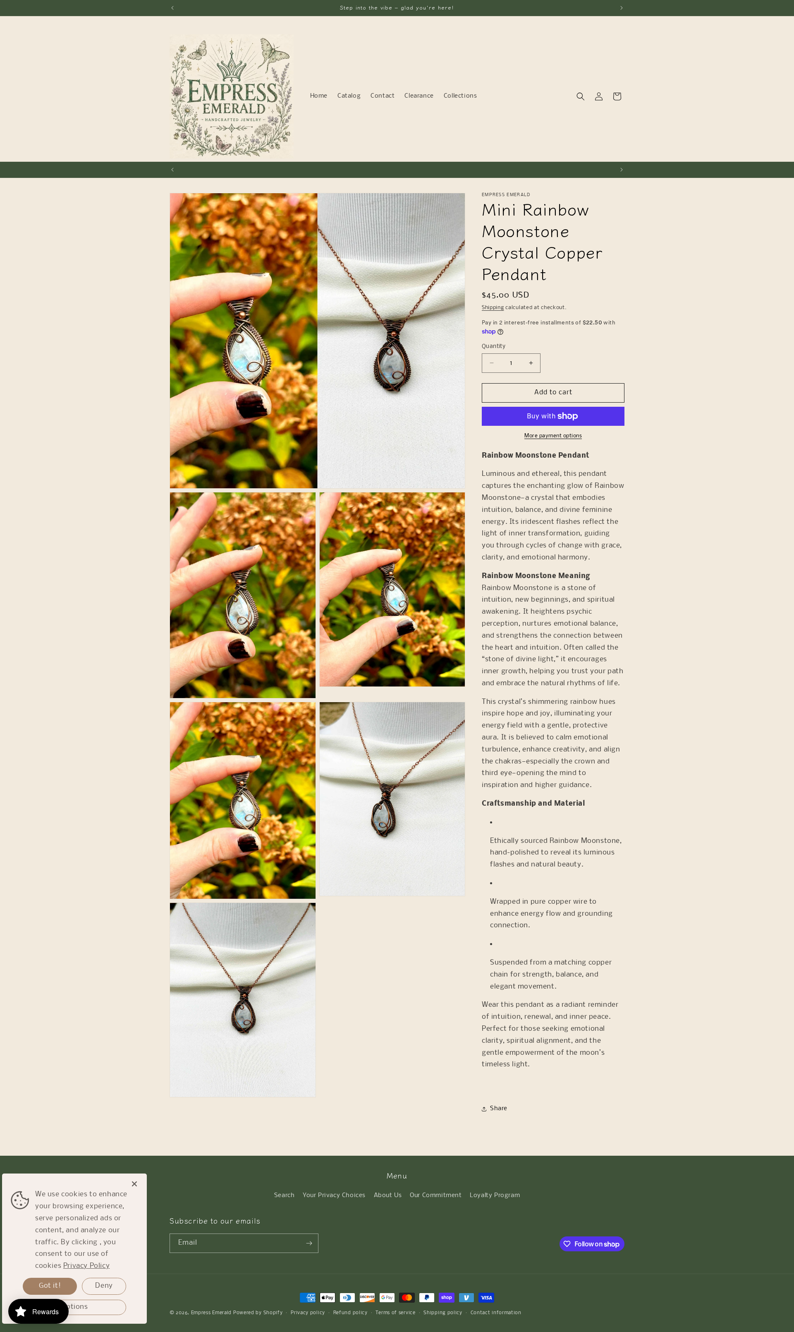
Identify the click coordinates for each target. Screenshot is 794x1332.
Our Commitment (436, 1195)
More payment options (553, 436)
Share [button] (498, 1108)
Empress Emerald (211, 1312)
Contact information (496, 1312)
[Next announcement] (621, 8)
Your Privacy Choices (334, 1195)
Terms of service (395, 1312)
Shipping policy (442, 1312)
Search (284, 1195)
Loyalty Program (495, 1195)
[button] (581, 96)
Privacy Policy (86, 1266)
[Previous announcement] (172, 8)
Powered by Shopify (258, 1312)
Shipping (493, 307)
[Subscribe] (309, 1243)
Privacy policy (308, 1312)
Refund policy (350, 1312)
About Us (388, 1195)
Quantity (493, 346)
